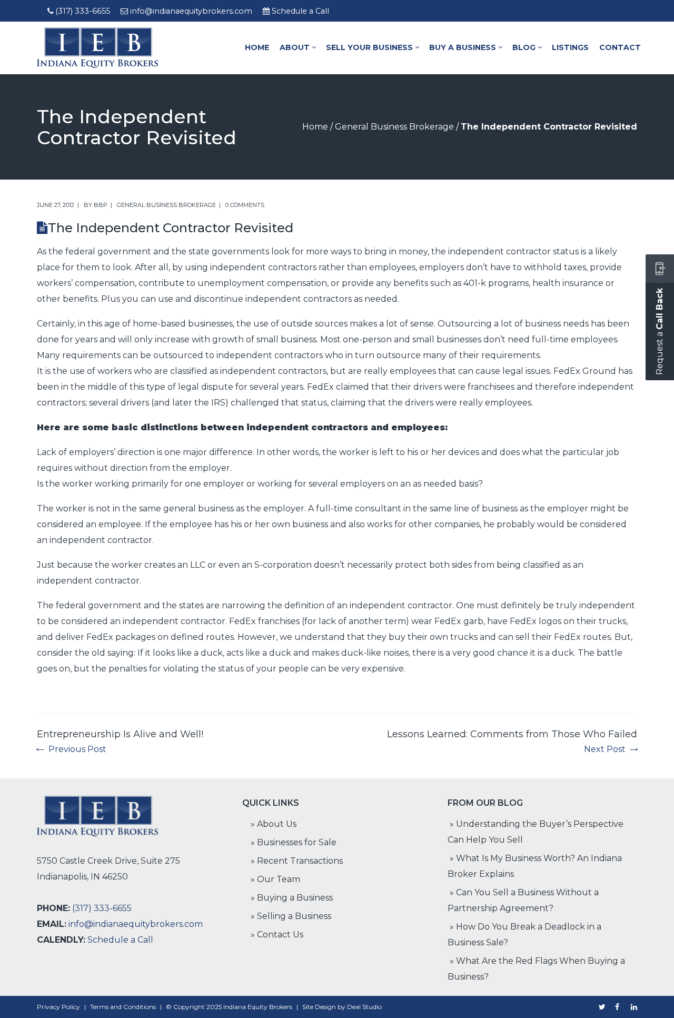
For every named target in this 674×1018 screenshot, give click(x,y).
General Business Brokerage (394, 127)
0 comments (244, 205)
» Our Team (275, 879)
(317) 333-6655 (82, 11)
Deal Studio (364, 1007)
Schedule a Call (300, 11)
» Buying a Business (292, 898)
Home (315, 127)
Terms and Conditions (123, 1007)
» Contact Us (277, 935)
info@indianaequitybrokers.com (191, 11)
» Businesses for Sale (293, 842)
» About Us (273, 824)
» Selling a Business (291, 916)
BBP (100, 205)
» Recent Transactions (297, 861)
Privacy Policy (58, 1007)
